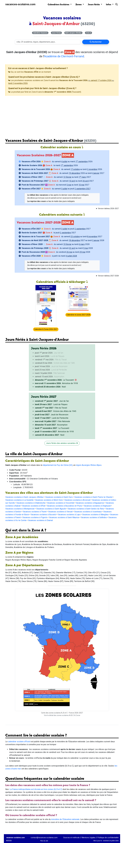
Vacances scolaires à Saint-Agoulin (51, 509)
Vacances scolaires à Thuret (34, 511)
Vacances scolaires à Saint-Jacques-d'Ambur (24, 497)
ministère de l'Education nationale (65, 819)
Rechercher (97, 42)
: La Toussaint (54, 380)
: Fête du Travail (51, 408)
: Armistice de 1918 (56, 383)
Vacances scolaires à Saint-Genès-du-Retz (86, 509)
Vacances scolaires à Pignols (34, 517)
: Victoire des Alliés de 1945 (55, 411)
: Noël (50, 387)
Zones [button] (78, 4)
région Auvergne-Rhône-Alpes (88, 465)
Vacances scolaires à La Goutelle (19, 500)
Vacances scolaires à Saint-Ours (59, 497)
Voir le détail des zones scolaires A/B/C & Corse (62, 715)
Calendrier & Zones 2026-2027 (45, 329)
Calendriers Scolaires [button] (59, 4)
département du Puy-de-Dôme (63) (58, 465)
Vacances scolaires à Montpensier (20, 509)
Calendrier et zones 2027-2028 (78, 315)
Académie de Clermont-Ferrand (64, 56)
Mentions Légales (88, 838)
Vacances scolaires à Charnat (40, 520)
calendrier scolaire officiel (19, 741)
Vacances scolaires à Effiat (33, 506)
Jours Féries (56, 33)
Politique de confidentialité (108, 838)
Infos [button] (109, 4)
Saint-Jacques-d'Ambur (73, 33)
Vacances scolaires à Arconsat (77, 500)
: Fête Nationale (52, 421)
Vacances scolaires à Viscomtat (60, 503)
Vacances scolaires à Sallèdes (94, 517)
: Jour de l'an (52, 401)
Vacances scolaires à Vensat (60, 511)
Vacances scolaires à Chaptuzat (97, 506)
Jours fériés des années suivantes (61, 443)
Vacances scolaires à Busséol (43, 514)
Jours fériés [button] (94, 4)
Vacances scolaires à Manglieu (95, 514)
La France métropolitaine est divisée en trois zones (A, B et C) (36, 789)
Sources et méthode (71, 838)
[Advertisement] (62, 115)
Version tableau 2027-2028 (108, 276)
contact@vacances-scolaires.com (44, 838)
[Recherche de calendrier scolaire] (116, 5)
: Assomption (51, 425)
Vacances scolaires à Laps (69, 514)
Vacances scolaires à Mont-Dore (49, 500)
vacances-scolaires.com (20, 4)
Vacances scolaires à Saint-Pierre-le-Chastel (93, 497)
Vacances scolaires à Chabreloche (30, 503)
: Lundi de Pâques (51, 404)
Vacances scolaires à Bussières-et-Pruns (64, 506)
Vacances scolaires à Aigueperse (90, 503)
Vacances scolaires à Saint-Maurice (64, 517)
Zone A (88, 33)
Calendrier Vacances (40, 33)
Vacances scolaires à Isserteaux (88, 511)
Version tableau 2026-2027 (108, 208)
